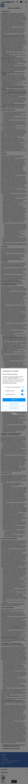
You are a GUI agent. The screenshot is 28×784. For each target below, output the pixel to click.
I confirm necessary (14, 408)
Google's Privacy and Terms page (10, 382)
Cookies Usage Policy (13, 377)
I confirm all (14, 399)
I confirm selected (14, 403)
